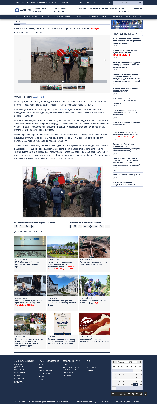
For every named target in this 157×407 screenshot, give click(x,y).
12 (123, 378)
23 (141, 381)
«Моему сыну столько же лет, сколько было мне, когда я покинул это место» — (61, 265)
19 (123, 381)
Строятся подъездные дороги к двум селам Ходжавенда (93, 263)
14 (132, 378)
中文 (108, 2)
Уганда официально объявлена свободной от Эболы (126, 123)
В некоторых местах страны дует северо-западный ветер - (125, 134)
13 (127, 378)
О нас (65, 364)
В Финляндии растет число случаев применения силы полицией (124, 100)
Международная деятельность (71, 368)
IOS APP (90, 370)
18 (119, 381)
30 (141, 385)
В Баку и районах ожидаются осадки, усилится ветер (126, 90)
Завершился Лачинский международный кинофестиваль (94, 340)
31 (115, 388)
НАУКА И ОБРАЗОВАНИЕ (49, 361)
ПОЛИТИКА (81, 9)
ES (98, 2)
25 (119, 385)
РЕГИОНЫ (20, 22)
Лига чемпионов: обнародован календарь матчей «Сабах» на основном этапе (126, 64)
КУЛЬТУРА (103, 9)
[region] (128, 111)
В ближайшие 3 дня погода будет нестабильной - (125, 52)
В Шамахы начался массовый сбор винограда (93, 302)
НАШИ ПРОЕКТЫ (123, 10)
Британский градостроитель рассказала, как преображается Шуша (62, 303)
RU (84, 2)
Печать (33, 33)
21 (132, 381)
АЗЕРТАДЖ (38, 97)
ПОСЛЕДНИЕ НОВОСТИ (125, 34)
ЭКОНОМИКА (92, 9)
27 (127, 385)
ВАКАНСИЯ (67, 376)
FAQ (88, 361)
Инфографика (45, 373)
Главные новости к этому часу (126, 175)
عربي (103, 2)
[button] (62, 60)
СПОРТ (41, 364)
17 (115, 381)
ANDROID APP (92, 367)
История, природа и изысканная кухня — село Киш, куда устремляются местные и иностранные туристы (29, 343)
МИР (40, 367)
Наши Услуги (69, 373)
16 (141, 378)
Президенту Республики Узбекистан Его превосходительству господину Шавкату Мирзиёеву (126, 147)
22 (136, 381)
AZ (81, 2)
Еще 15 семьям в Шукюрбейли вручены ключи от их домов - (28, 303)
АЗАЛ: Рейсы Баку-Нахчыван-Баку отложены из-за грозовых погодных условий (127, 40)
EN (88, 2)
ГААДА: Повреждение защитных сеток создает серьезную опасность (63, 17)
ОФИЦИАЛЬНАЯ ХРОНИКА (39, 10)
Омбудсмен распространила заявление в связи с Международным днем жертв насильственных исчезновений (126, 77)
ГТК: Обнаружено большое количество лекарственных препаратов (27, 264)
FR (94, 2)
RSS (88, 364)
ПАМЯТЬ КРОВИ (45, 370)
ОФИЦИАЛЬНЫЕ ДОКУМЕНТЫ (59, 10)
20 (127, 381)
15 (136, 378)
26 (123, 385)
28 (132, 385)
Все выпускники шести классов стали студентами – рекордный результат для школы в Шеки (61, 341)
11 (119, 378)
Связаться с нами (71, 361)
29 (136, 385)
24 (115, 385)
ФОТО (41, 379)
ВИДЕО (136, 9)
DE (91, 2)
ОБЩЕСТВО (113, 9)
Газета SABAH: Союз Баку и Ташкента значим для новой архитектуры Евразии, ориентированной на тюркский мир (126, 162)
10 (115, 378)
